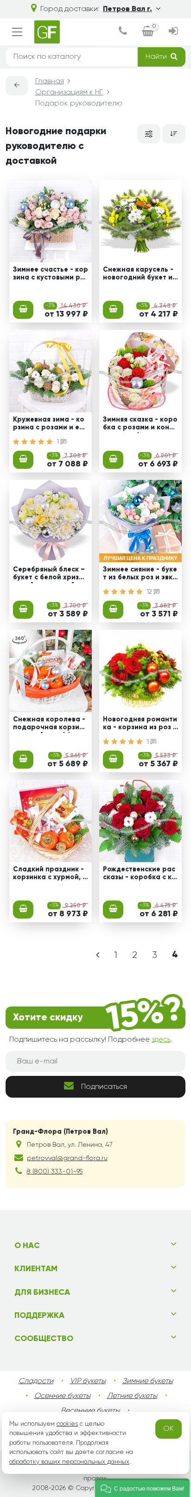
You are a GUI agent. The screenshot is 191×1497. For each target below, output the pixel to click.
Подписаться (104, 1087)
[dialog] (122, 32)
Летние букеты (132, 1396)
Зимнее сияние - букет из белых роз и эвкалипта (140, 574)
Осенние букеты (62, 1396)
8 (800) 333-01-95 (55, 1171)
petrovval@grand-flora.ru (67, 1158)
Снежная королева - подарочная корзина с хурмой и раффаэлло (50, 724)
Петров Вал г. (127, 9)
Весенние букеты (90, 1411)
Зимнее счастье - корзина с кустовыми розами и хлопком (50, 275)
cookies (67, 1424)
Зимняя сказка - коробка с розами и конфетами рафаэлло (140, 424)
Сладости (36, 1381)
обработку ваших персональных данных (69, 1462)
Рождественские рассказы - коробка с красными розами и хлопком (140, 874)
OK (168, 1429)
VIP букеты (88, 1381)
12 (150, 592)
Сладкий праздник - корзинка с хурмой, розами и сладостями (50, 874)
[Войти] (173, 32)
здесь (161, 1040)
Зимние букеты (147, 1381)
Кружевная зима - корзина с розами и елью (50, 424)
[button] (142, 1487)
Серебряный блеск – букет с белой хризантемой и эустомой (50, 574)
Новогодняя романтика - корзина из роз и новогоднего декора (140, 724)
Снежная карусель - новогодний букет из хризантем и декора (139, 275)
